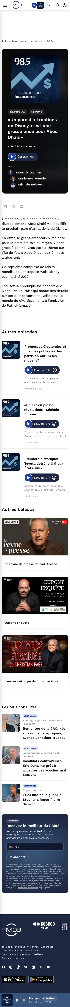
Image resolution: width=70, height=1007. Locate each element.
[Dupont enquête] (35, 595)
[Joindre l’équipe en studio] (48, 5)
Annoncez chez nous (13, 958)
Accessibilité (32, 950)
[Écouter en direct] (34, 5)
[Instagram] (10, 967)
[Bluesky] (25, 967)
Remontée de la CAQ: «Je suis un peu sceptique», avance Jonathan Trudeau (44, 733)
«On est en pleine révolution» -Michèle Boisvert (41, 409)
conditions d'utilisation (28, 888)
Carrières (37, 954)
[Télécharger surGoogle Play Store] (41, 980)
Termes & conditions (13, 946)
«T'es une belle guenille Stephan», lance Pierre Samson (42, 799)
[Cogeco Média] (44, 928)
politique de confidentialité (46, 885)
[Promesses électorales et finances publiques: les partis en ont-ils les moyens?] (11, 350)
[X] (40, 967)
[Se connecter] (64, 5)
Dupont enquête (17, 622)
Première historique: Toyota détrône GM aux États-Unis (43, 463)
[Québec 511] (64, 930)
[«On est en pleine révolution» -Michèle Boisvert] (11, 408)
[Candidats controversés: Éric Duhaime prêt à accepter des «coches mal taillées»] (11, 755)
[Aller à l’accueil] (16, 8)
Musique (34, 997)
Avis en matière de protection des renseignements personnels (28, 877)
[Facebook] (6, 206)
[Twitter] (14, 206)
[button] (17, 1000)
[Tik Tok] (18, 967)
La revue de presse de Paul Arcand (31, 564)
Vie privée (33, 946)
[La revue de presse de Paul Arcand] (35, 537)
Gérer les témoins (12, 950)
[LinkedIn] (33, 967)
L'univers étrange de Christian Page (31, 681)
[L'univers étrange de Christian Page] (35, 654)
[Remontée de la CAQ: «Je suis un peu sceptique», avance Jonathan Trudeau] (11, 723)
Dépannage (47, 946)
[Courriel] (21, 206)
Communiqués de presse (16, 954)
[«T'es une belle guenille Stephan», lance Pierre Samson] (11, 793)
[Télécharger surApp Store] (13, 980)
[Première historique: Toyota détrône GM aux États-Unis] (11, 462)
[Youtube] (48, 967)
